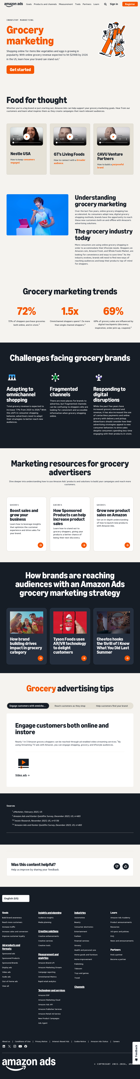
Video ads (6, 972)
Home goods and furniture (85, 954)
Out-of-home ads (10, 981)
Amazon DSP (43, 995)
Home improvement (83, 959)
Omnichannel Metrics (47, 976)
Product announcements (121, 922)
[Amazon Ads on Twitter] (9, 1046)
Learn (96, 4)
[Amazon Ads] (11, 4)
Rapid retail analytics (47, 981)
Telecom (78, 968)
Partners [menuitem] (115, 949)
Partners (87, 4)
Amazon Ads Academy (120, 917)
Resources (114, 927)
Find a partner (116, 954)
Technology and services (51, 990)
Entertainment (80, 931)
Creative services (45, 941)
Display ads (7, 967)
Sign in (114, 3)
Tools (78, 4)
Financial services (81, 941)
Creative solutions (48, 931)
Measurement (66, 4)
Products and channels (45, 4)
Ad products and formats (11, 946)
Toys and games (81, 973)
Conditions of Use (22, 1041)
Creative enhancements (48, 936)
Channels (79, 986)
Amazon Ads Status (99, 1041)
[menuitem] (16, 968)
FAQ (112, 936)
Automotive (79, 917)
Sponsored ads (8, 953)
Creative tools (44, 945)
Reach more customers (12, 922)
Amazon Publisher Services (50, 1009)
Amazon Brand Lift (46, 963)
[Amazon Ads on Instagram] (14, 1046)
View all (5, 986)
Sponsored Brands (10, 963)
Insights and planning (49, 912)
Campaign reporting (46, 972)
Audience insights (46, 917)
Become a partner (118, 959)
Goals (29, 4)
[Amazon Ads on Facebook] (25, 1046)
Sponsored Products (11, 958)
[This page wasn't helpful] (117, 867)
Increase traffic (8, 927)
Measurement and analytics (48, 956)
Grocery (77, 945)
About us (6, 1041)
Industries (80, 912)
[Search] (105, 4)
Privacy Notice (41, 1041)
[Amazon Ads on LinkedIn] (3, 1046)
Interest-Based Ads (60, 1041)
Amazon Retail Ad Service (49, 1014)
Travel (77, 978)
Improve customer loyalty (13, 936)
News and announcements (122, 941)
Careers (116, 1041)
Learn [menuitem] (113, 912)
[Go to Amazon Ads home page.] (29, 1064)
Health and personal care (85, 950)
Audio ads (6, 976)
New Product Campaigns (48, 1018)
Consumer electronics (83, 927)
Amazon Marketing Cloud (49, 1000)
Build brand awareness (12, 917)
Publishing (78, 964)
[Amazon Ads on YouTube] (20, 1046)
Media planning (44, 922)
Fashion (77, 936)
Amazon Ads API (45, 1004)
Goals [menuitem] (5, 912)
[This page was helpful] (125, 867)
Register (130, 4)
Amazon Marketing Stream (50, 967)
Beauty (77, 922)
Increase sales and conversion (15, 931)
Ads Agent (42, 1023)
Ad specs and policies (119, 931)
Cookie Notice (80, 1041)
